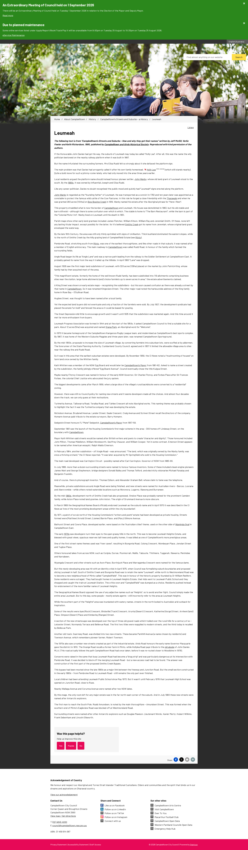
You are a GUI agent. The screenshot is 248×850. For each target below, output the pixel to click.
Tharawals (172, 198)
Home (57, 119)
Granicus (194, 844)
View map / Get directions (63, 815)
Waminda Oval (182, 524)
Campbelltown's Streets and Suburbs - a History (124, 119)
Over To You (160, 813)
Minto (138, 237)
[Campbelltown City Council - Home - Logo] (42, 58)
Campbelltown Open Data (167, 820)
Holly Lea (155, 169)
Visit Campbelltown (164, 809)
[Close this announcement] (245, 3)
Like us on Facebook (115, 805)
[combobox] (237, 42)
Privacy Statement (58, 844)
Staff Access (95, 844)
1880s (70, 182)
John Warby (140, 179)
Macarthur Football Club (167, 817)
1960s (68, 495)
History (92, 119)
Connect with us (113, 820)
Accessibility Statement (78, 844)
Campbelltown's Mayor (135, 365)
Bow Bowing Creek (97, 201)
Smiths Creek (131, 224)
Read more (8, 15)
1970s (66, 533)
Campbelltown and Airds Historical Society (126, 144)
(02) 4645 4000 (59, 822)
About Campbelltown (74, 119)
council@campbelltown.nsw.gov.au (69, 825)
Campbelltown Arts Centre (168, 805)
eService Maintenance (14, 35)
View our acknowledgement (64, 794)
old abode (169, 647)
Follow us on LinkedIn (115, 809)
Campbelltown (111, 207)
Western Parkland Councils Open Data (173, 824)
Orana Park (111, 327)
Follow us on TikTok (114, 813)
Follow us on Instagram (116, 817)
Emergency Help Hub (165, 828)
